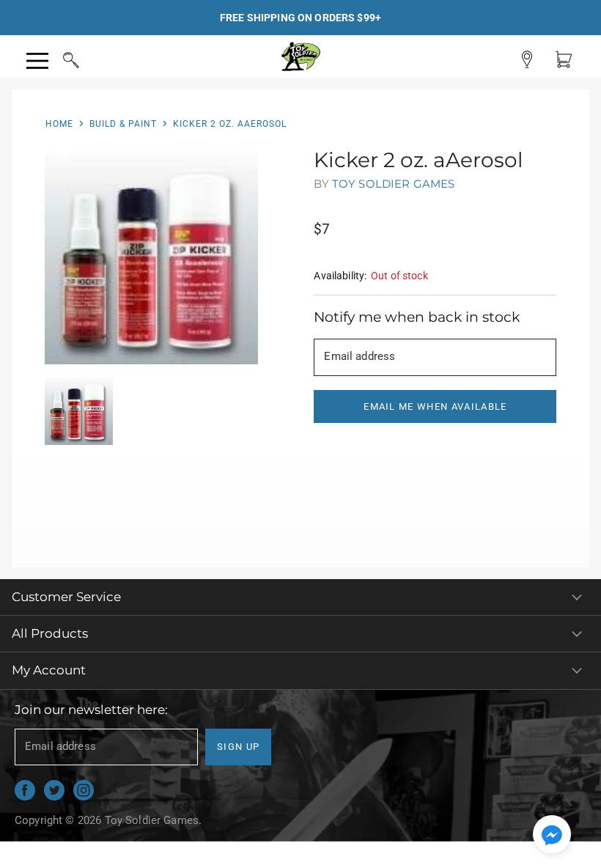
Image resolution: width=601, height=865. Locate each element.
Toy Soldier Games (393, 184)
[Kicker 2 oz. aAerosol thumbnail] (79, 411)
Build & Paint (123, 124)
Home (59, 124)
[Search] (57, 58)
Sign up (238, 746)
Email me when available (435, 406)
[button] (552, 835)
